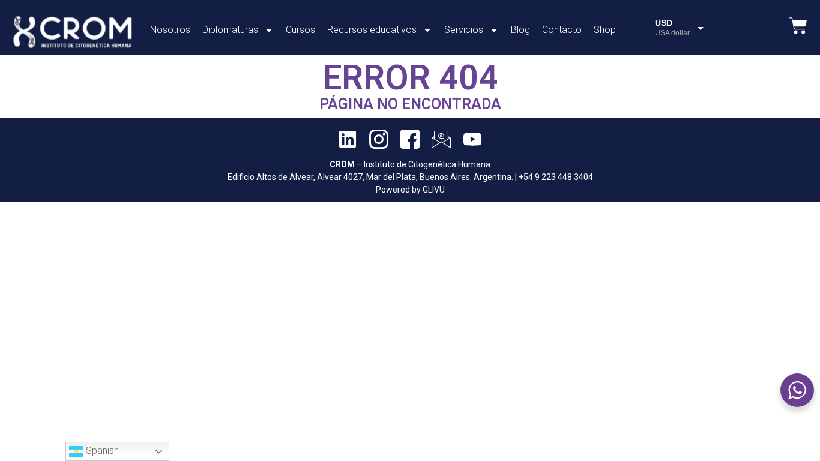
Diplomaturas (230, 29)
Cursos (300, 29)
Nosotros (170, 29)
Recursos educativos (372, 29)
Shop (605, 29)
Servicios (463, 29)
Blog (520, 29)
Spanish (101, 450)
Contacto (562, 29)
